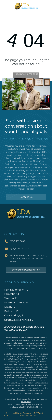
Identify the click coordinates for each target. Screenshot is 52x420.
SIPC (13, 359)
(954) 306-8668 (17, 241)
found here (26, 402)
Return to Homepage (26, 73)
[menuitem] (26, 290)
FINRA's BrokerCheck (32, 407)
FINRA (7, 359)
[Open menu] (47, 6)
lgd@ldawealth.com (20, 248)
